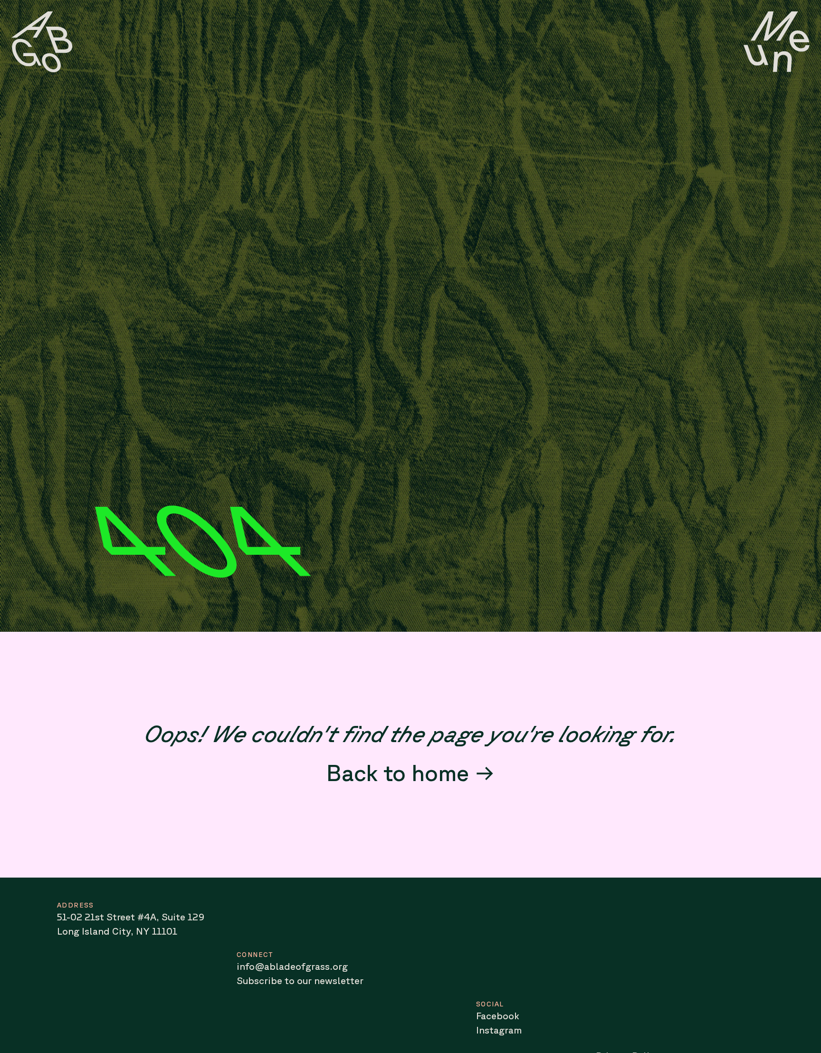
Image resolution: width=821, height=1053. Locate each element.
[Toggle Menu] (777, 41)
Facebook (497, 1015)
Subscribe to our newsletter (300, 980)
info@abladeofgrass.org (292, 966)
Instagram (499, 1029)
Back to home (397, 772)
